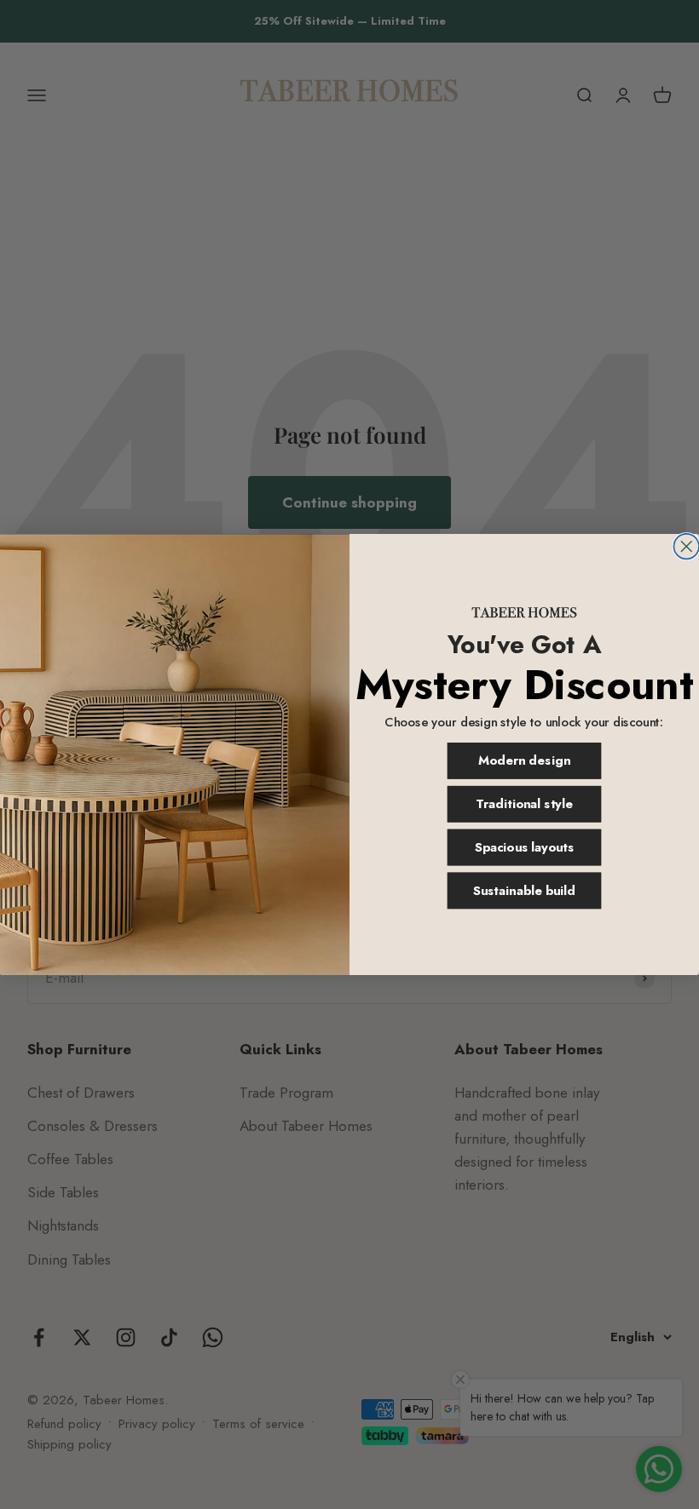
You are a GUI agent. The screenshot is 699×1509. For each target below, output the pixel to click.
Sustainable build (524, 890)
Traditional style (524, 804)
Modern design (523, 761)
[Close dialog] (686, 546)
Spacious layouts (524, 848)
